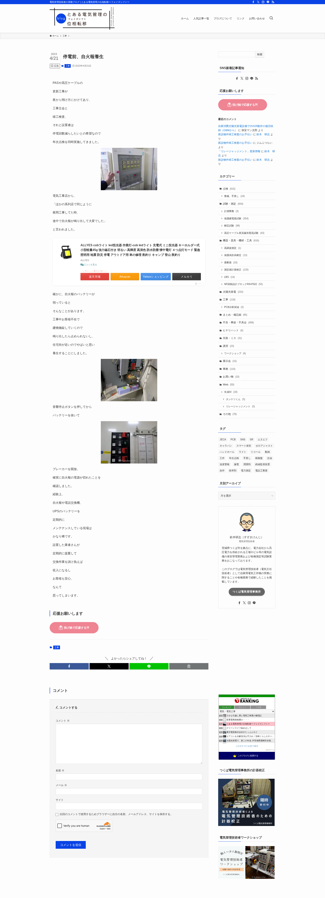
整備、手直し (234, 196)
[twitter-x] (258, 2)
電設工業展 (261, 470)
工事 (68, 66)
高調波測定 (232, 248)
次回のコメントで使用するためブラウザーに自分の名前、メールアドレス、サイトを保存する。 (116, 814)
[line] (268, 2)
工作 (222, 458)
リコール (255, 452)
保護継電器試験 (236, 218)
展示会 (230, 360)
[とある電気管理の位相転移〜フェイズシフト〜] (82, 18)
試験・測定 (233, 203)
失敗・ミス (232, 338)
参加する (270, 750)
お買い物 (231, 376)
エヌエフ (262, 439)
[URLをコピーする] (188, 666)
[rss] (272, 2)
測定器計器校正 (236, 269)
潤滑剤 (247, 464)
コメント (63, 720)
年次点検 (234, 458)
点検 (229, 188)
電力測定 (246, 470)
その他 (230, 414)
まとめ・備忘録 (235, 314)
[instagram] (263, 2)
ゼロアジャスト (264, 445)
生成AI (230, 392)
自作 (222, 470)
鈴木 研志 (263, 134)
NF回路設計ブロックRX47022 (243, 284)
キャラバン (226, 445)
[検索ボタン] (271, 18)
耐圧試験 (232, 225)
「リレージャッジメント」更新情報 (239, 151)
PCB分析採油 (234, 307)
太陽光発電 (233, 291)
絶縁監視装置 (262, 464)
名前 (60, 770)
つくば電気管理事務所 (247, 591)
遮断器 (230, 262)
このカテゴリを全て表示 (246, 746)
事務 (229, 368)
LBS (229, 277)
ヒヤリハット (233, 330)
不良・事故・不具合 (238, 322)
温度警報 (224, 464)
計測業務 (231, 211)
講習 (228, 345)
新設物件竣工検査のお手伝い (235, 134)
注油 (269, 458)
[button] (69, 666)
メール (61, 785)
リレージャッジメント (240, 406)
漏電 (236, 464)
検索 (259, 54)
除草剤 (232, 470)
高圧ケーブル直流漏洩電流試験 (244, 233)
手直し (247, 458)
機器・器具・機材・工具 (241, 240)
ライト (242, 452)
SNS (242, 439)
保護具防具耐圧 (235, 255)
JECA (223, 439)
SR (251, 439)
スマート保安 (243, 445)
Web (228, 384)
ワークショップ (235, 353)
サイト (60, 799)
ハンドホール (227, 452)
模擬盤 (259, 458)
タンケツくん (235, 399)
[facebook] (253, 2)
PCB (233, 439)
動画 (267, 452)
